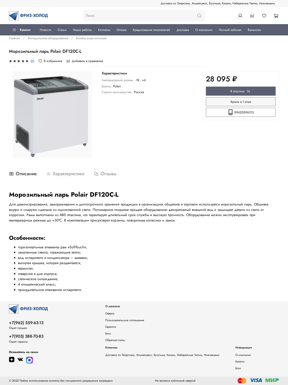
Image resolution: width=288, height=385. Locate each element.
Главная (14, 38)
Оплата (121, 30)
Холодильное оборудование (48, 38)
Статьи (62, 30)
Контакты (104, 30)
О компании (203, 30)
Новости (45, 30)
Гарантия (110, 327)
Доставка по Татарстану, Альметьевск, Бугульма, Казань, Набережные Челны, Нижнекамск (218, 3)
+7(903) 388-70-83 (26, 336)
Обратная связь (115, 340)
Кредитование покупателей (151, 30)
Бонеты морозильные (91, 38)
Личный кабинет (230, 30)
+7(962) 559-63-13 (26, 323)
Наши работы (82, 30)
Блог (108, 334)
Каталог (25, 30)
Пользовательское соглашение (124, 320)
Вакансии (254, 30)
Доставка (182, 30)
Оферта (109, 313)
